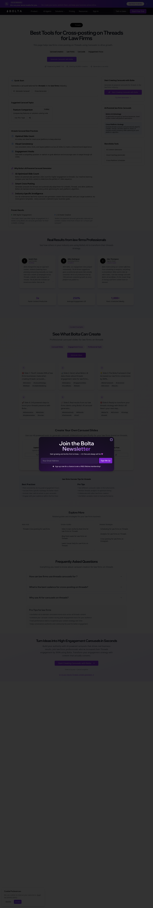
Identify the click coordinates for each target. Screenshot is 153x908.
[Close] (111, 440)
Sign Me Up (105, 460)
